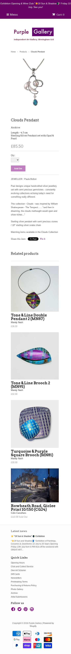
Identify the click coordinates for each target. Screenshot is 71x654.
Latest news (19, 531)
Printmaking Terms (19, 582)
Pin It (42, 239)
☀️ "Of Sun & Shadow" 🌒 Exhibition (28, 536)
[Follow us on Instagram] (32, 610)
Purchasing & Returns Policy (23, 585)
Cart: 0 (60, 14)
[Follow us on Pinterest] (26, 610)
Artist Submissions (19, 597)
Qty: (13, 155)
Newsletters (16, 578)
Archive (15, 127)
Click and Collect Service (22, 566)
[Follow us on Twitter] (20, 610)
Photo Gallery (17, 589)
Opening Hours (18, 563)
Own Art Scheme (18, 570)
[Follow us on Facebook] (13, 610)
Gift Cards (15, 574)
